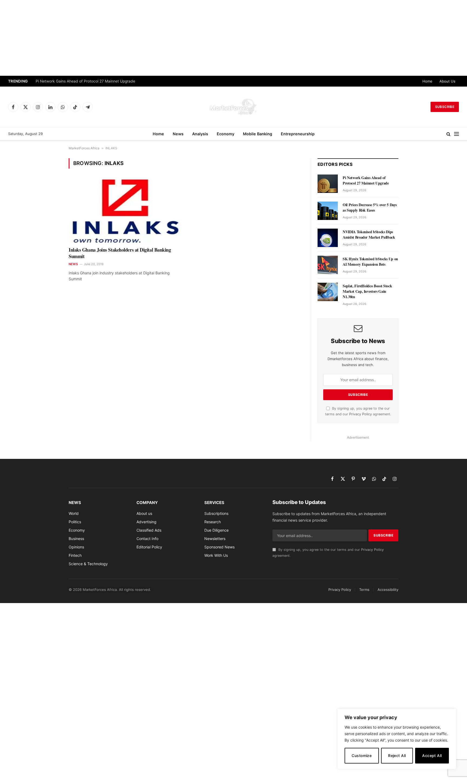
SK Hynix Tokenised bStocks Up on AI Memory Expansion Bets (370, 261)
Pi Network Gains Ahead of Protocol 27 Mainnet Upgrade (85, 81)
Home (427, 81)
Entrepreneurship (298, 133)
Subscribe (444, 107)
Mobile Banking (257, 133)
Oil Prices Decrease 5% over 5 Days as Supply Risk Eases (370, 207)
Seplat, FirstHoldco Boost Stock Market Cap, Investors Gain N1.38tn (367, 291)
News (178, 133)
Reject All (397, 755)
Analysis (200, 133)
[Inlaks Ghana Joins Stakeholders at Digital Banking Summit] (125, 211)
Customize (362, 755)
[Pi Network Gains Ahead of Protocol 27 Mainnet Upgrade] (328, 184)
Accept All (432, 755)
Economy (225, 133)
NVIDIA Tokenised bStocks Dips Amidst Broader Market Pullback (369, 234)
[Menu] (456, 134)
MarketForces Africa (84, 148)
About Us (447, 81)
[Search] (448, 134)
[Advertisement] (233, 38)
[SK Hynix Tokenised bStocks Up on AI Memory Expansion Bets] (328, 265)
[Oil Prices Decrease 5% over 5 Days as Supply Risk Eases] (328, 211)
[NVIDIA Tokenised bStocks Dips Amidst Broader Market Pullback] (328, 238)
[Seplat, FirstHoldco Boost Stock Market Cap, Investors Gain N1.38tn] (328, 292)
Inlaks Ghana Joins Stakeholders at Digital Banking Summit (120, 253)
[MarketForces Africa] (233, 107)
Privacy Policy (360, 414)
